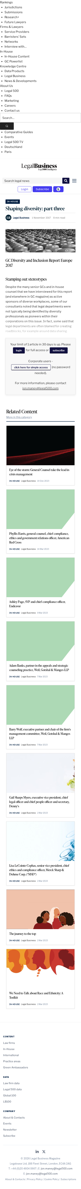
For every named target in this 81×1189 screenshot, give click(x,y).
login (19, 350)
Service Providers (17, 32)
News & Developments (21, 81)
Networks (11, 41)
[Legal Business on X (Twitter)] (44, 1152)
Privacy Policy (34, 1179)
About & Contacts (14, 1117)
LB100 (7, 1101)
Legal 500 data (12, 1089)
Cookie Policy (51, 1179)
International (11, 1055)
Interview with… (16, 46)
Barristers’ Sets (15, 37)
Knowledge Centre (13, 66)
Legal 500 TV (14, 142)
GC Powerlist (14, 61)
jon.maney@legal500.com (40, 388)
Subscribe (42, 189)
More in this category (19, 417)
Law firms (9, 1042)
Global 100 (9, 1095)
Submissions (14, 12)
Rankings (6, 2)
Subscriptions (68, 1179)
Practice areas (11, 1061)
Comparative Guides (19, 132)
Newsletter (10, 1129)
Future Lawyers (15, 22)
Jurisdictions (13, 7)
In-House (6, 51)
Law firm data (11, 1083)
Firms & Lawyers (11, 27)
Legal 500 (12, 91)
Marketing (12, 100)
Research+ (12, 17)
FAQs (8, 96)
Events (9, 137)
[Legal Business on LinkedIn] (37, 1152)
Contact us (12, 110)
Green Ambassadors (15, 1067)
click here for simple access (31, 367)
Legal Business (15, 76)
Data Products (14, 71)
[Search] (7, 126)
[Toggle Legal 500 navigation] (58, 189)
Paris (8, 152)
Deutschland (13, 147)
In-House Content (17, 56)
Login (24, 189)
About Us (6, 86)
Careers (10, 105)
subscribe (59, 350)
